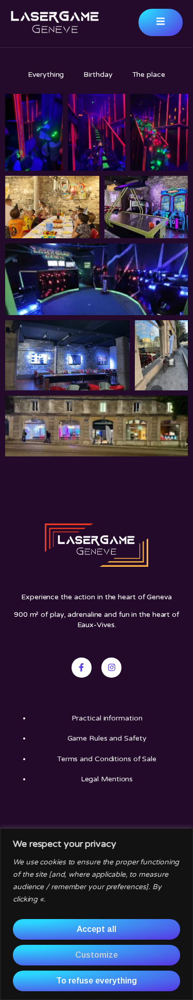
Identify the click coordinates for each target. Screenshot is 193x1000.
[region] (96, 914)
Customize (96, 954)
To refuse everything (96, 980)
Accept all (96, 929)
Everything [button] (46, 74)
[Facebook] (81, 667)
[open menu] (160, 22)
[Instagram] (111, 667)
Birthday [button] (97, 74)
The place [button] (148, 74)
